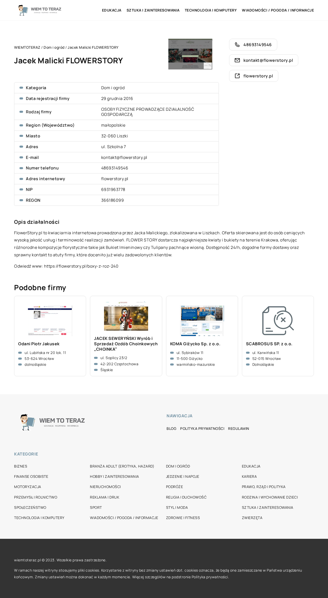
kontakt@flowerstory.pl (124, 157)
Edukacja (111, 10)
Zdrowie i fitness (183, 517)
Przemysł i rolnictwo (35, 497)
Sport (96, 507)
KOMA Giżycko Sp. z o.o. (195, 344)
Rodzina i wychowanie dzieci (270, 497)
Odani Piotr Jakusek (39, 344)
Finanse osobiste (31, 476)
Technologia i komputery (211, 10)
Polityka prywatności (202, 428)
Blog (171, 428)
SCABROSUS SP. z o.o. (269, 344)
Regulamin (238, 428)
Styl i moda (177, 507)
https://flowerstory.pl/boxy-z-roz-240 (81, 266)
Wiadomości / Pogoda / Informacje (278, 10)
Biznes (20, 466)
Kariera (249, 476)
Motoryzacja (27, 486)
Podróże (174, 486)
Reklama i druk (104, 497)
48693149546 (114, 168)
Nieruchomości (105, 486)
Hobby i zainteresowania (114, 476)
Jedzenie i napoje (182, 476)
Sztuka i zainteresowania (153, 10)
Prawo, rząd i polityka (264, 486)
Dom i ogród (113, 87)
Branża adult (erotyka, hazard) (122, 466)
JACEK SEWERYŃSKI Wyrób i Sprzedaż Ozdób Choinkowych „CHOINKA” (126, 344)
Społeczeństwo (30, 507)
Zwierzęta (252, 517)
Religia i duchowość (186, 497)
